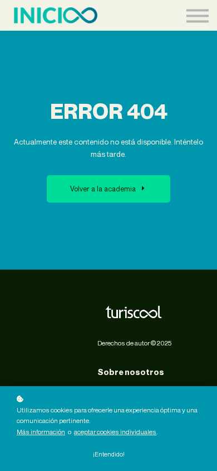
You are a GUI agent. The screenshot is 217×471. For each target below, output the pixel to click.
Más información (41, 431)
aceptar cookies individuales (115, 431)
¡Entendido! (109, 454)
